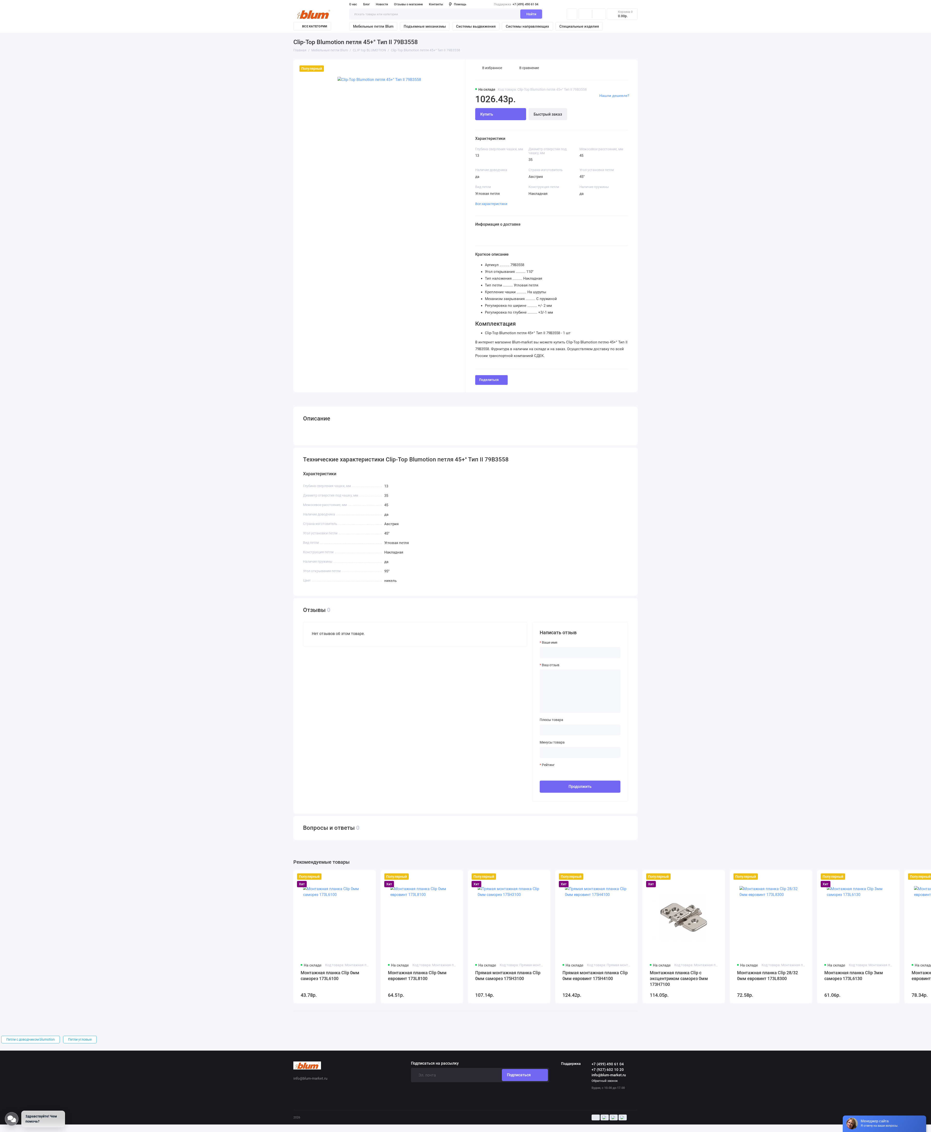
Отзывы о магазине (408, 4)
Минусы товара (552, 742)
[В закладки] (369, 876)
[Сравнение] (585, 14)
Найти (531, 14)
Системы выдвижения (476, 26)
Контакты (436, 4)
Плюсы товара (551, 720)
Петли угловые (80, 1039)
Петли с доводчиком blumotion (30, 1039)
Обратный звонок (605, 1081)
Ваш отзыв (550, 665)
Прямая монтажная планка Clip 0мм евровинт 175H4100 (595, 975)
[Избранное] (598, 14)
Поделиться (489, 380)
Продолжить (580, 786)
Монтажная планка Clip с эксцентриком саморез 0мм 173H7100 (679, 978)
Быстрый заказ (548, 114)
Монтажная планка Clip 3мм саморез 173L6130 (853, 975)
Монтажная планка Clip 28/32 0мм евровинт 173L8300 (767, 975)
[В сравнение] (360, 876)
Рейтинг (548, 765)
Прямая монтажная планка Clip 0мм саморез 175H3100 (507, 975)
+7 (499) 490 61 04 (516, 4)
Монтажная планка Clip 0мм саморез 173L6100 (330, 975)
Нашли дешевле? (614, 96)
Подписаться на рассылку (435, 1063)
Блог (366, 4)
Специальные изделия (579, 26)
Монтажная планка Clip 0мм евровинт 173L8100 (417, 975)
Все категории (314, 26)
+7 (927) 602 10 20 (608, 1070)
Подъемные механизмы (425, 26)
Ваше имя (549, 642)
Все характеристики (491, 204)
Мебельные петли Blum (373, 26)
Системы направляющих (527, 26)
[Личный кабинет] (572, 14)
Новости (382, 4)
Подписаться (519, 1075)
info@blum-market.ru (609, 1075)
